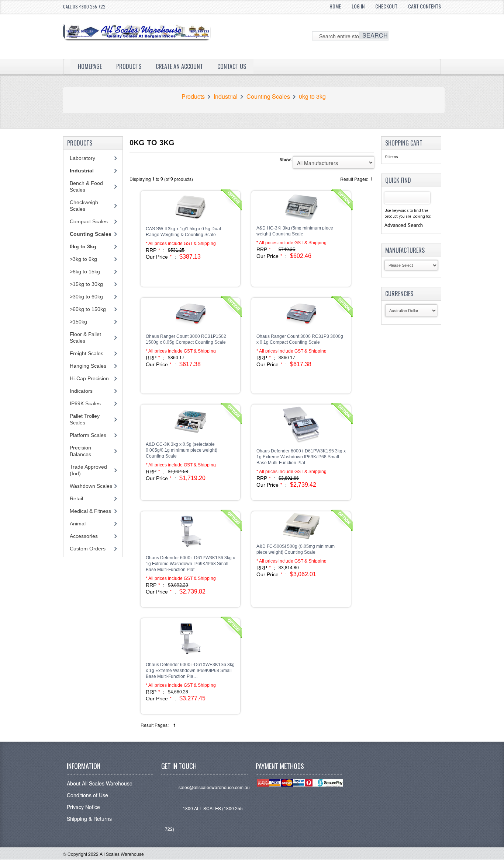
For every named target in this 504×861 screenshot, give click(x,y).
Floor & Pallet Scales (85, 337)
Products (128, 66)
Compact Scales (89, 221)
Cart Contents (424, 6)
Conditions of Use (87, 795)
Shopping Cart (403, 143)
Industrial (226, 96)
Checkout (386, 6)
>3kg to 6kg (83, 259)
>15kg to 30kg (86, 284)
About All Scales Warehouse (99, 783)
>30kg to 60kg (86, 297)
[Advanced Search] (403, 217)
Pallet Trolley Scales (85, 419)
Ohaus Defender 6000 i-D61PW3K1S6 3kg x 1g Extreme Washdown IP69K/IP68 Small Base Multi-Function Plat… (190, 563)
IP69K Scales (85, 403)
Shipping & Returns (89, 818)
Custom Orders (88, 549)
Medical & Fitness (90, 511)
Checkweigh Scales (84, 205)
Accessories (84, 536)
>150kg (78, 322)
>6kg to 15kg (85, 271)
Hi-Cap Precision (89, 378)
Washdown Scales (91, 486)
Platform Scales (88, 435)
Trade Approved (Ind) (88, 470)
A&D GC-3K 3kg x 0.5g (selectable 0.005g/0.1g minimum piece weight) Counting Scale (181, 450)
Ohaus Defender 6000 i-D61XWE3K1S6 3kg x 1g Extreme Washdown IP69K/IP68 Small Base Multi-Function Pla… (190, 670)
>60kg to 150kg (88, 309)
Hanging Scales (88, 366)
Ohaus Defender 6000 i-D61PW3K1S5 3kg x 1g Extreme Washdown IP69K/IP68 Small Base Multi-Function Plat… (301, 456)
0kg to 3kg (312, 96)
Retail (76, 498)
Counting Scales (268, 96)
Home (335, 6)
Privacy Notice (83, 807)
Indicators (81, 391)
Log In (358, 6)
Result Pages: (155, 725)
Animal (78, 523)
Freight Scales (86, 353)
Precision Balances (80, 451)
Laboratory (82, 158)
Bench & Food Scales (86, 186)
